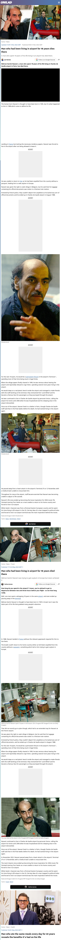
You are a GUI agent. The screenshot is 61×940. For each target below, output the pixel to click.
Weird (18, 519)
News (8, 42)
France (11, 144)
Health (13, 927)
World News (13, 519)
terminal (18, 598)
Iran (21, 181)
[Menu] (59, 2)
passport (17, 647)
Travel (13, 564)
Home (3, 42)
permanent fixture (32, 377)
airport (40, 596)
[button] (59, 60)
